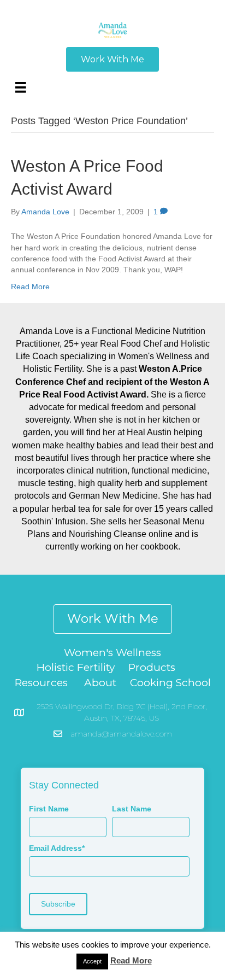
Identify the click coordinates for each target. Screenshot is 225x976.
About (100, 682)
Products (151, 667)
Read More (30, 286)
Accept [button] (92, 961)
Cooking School (170, 682)
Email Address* (57, 848)
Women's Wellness (112, 652)
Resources (41, 682)
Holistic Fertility (76, 667)
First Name (49, 808)
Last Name (131, 808)
